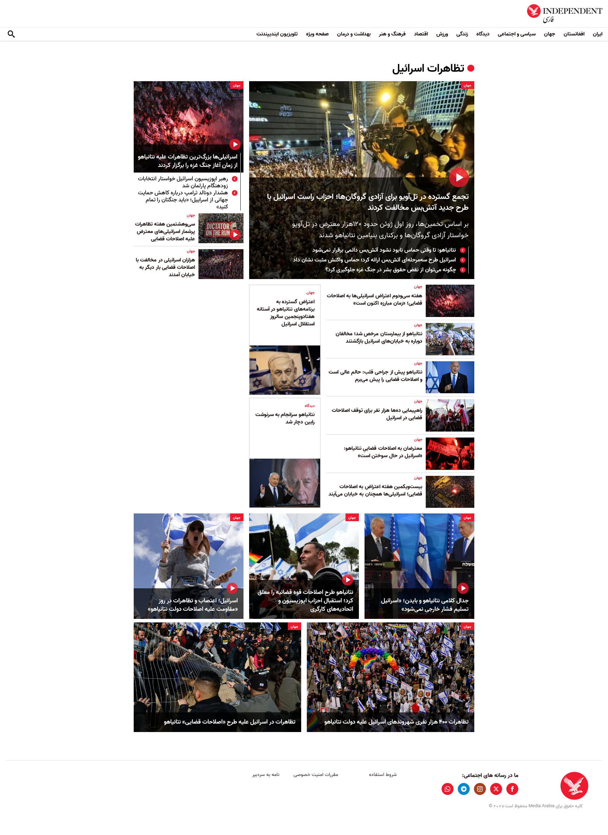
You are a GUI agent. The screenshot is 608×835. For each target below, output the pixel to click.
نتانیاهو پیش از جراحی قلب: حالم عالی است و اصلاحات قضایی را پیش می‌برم (375, 376)
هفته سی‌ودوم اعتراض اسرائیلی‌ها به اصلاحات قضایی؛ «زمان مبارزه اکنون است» (374, 300)
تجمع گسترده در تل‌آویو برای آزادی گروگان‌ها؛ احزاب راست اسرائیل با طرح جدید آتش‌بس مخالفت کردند (368, 202)
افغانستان (574, 34)
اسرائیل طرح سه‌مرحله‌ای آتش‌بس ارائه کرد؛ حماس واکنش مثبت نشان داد (374, 260)
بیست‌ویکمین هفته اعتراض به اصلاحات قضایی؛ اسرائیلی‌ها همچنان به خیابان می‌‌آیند (375, 490)
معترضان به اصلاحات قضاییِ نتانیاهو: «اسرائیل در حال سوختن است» (383, 452)
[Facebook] (512, 789)
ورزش (442, 34)
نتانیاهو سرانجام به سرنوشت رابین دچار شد (285, 418)
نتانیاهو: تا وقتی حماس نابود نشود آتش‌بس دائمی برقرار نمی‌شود (384, 250)
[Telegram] (464, 789)
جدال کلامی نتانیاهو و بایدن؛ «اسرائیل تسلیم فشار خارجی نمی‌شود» (425, 605)
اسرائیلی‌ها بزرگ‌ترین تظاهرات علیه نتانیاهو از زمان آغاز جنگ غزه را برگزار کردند (188, 161)
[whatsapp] (448, 789)
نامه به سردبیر (265, 775)
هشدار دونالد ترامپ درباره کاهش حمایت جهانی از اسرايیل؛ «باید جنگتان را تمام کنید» (183, 200)
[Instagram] (480, 789)
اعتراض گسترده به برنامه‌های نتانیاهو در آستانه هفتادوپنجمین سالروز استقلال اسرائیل (286, 313)
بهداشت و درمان (353, 34)
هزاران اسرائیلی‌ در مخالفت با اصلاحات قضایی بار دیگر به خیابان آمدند (165, 267)
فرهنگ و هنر (392, 34)
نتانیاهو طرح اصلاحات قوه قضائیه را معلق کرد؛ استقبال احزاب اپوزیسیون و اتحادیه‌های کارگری (305, 600)
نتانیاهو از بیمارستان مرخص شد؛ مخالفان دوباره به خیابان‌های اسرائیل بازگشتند (379, 337)
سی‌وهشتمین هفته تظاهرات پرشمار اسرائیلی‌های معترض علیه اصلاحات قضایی (165, 231)
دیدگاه (482, 34)
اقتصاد (421, 34)
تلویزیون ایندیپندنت (277, 34)
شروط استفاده (383, 775)
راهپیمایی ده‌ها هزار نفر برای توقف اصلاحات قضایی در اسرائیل (377, 414)
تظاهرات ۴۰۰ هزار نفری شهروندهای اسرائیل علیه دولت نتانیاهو (396, 722)
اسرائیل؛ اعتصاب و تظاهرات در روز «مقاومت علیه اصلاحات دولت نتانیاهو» (193, 605)
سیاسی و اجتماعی (517, 34)
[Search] (11, 34)
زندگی (462, 34)
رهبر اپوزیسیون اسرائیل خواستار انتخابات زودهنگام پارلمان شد (183, 182)
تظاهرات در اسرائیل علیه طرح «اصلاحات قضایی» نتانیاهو (230, 722)
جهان (549, 34)
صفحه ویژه (317, 34)
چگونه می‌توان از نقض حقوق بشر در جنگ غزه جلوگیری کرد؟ (390, 269)
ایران (597, 34)
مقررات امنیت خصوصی (315, 775)
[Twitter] (496, 789)
